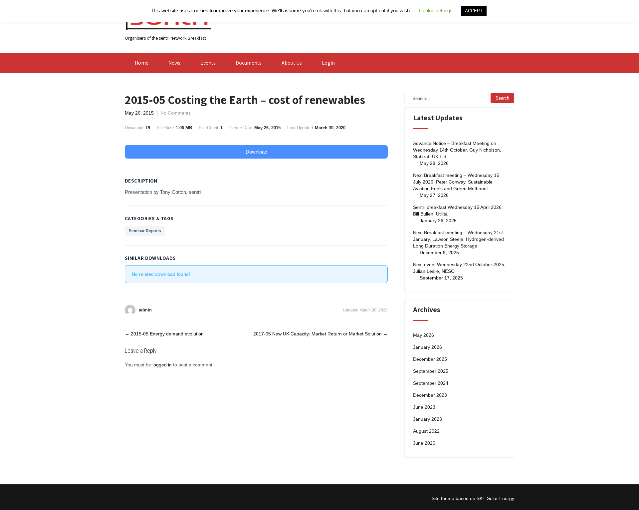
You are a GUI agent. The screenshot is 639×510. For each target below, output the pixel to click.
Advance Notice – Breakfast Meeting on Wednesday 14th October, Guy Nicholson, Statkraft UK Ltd (457, 150)
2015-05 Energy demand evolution (164, 333)
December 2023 (430, 395)
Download (256, 152)
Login (328, 62)
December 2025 (430, 359)
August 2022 (426, 431)
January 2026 (427, 347)
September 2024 (430, 383)
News (174, 62)
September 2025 (430, 371)
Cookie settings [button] (436, 10)
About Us (292, 62)
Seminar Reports (145, 231)
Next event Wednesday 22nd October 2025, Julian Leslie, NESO (459, 268)
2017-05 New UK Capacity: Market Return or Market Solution (320, 333)
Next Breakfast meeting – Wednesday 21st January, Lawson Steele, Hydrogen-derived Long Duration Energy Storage (458, 239)
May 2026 (423, 335)
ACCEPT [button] (474, 10)
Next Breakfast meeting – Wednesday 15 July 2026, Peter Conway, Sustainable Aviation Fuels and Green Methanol (456, 182)
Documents (249, 62)
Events (208, 62)
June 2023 (424, 407)
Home (141, 62)
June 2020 (424, 443)
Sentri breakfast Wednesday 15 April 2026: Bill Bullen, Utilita (458, 211)
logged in (162, 364)
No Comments (175, 113)
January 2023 (427, 419)
